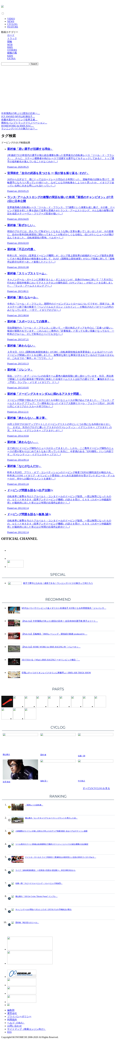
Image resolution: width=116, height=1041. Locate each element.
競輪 (9, 41)
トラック (12, 38)
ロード (10, 35)
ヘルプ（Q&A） (16, 1022)
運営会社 (12, 1013)
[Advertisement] (58, 89)
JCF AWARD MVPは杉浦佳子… (18, 116)
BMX (10, 47)
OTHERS (12, 50)
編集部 (10, 1010)
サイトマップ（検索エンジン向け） (26, 1029)
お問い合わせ (14, 1026)
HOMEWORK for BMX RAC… (17, 125)
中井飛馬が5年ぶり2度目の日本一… (20, 113)
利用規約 (12, 1019)
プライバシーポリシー (19, 1016)
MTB (10, 44)
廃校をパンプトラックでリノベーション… (24, 122)
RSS (9, 1032)
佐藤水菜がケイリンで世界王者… (19, 119)
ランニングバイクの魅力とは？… (19, 128)
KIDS (10, 56)
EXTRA (11, 58)
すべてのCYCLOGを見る (96, 788)
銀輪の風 (12, 53)
